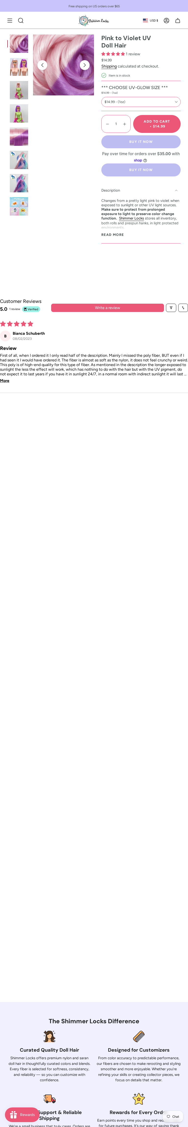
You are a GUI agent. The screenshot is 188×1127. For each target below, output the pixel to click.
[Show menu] (10, 20)
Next (85, 65)
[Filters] (171, 308)
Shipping (109, 66)
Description (110, 190)
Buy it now (141, 142)
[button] (113, 54)
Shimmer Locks (131, 218)
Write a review (107, 307)
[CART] (177, 20)
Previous (42, 65)
